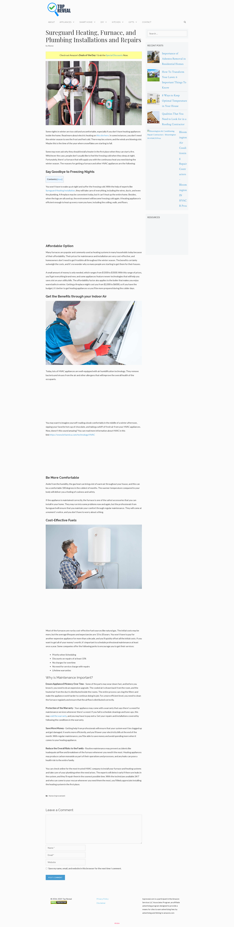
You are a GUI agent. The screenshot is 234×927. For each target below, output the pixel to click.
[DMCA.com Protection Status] (59, 903)
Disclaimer (101, 903)
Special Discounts (114, 55)
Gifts (131, 22)
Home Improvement (57, 796)
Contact (146, 22)
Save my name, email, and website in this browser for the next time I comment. (85, 868)
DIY (102, 22)
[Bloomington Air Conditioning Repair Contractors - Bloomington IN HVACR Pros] (162, 134)
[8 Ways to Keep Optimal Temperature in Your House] (153, 99)
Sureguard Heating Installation (60, 190)
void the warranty (58, 716)
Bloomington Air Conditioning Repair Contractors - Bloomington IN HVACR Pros (183, 169)
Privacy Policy (102, 899)
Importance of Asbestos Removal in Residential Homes (174, 59)
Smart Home (86, 22)
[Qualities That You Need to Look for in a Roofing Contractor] (153, 117)
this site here (102, 135)
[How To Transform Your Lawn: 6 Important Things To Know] (153, 76)
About (51, 22)
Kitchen (116, 22)
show (59, 179)
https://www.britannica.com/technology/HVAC (72, 434)
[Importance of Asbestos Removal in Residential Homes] (153, 57)
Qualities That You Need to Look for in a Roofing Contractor (174, 119)
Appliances (65, 22)
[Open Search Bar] (184, 22)
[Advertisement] (94, 226)
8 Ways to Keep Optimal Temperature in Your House (174, 100)
